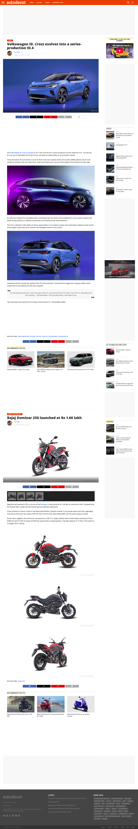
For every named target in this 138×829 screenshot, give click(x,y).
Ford (118, 803)
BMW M (131, 813)
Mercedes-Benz (99, 801)
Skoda (114, 811)
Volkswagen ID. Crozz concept (21, 153)
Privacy (116, 827)
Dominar (44, 504)
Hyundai (130, 801)
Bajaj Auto (21, 681)
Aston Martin (98, 816)
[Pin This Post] (51, 116)
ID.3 (8, 155)
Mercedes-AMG (120, 806)
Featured (128, 798)
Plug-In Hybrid (98, 808)
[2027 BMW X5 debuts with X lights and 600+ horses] (51, 367)
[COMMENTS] (79, 116)
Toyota (108, 801)
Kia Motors (113, 813)
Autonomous (123, 808)
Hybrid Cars (117, 801)
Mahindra (107, 811)
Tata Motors (109, 806)
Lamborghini (123, 813)
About (103, 827)
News (31, 2)
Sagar (18, 52)
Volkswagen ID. (63, 336)
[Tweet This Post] (44, 486)
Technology (98, 811)
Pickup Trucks (126, 816)
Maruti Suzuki (98, 806)
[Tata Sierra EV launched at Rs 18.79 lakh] (81, 367)
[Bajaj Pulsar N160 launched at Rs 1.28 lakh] (21, 712)
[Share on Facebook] (22, 116)
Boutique (97, 818)
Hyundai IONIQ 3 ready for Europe (18, 369)
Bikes (127, 827)
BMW (124, 801)
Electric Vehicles (42, 336)
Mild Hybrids (126, 803)
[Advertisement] (69, 21)
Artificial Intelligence (112, 816)
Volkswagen (52, 336)
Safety (105, 813)
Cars (122, 827)
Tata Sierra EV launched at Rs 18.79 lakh (80, 369)
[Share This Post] (36, 116)
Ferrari (104, 818)
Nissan (120, 811)
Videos (47, 2)
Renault (114, 808)
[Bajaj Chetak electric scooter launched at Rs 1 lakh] (51, 712)
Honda (107, 808)
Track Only (98, 813)
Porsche (97, 803)
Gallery (39, 2)
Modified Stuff (58, 2)
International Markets (102, 798)
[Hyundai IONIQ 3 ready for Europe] (21, 367)
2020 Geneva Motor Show (26, 336)
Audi (103, 803)
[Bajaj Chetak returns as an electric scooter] (81, 712)
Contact (109, 827)
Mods (126, 811)
